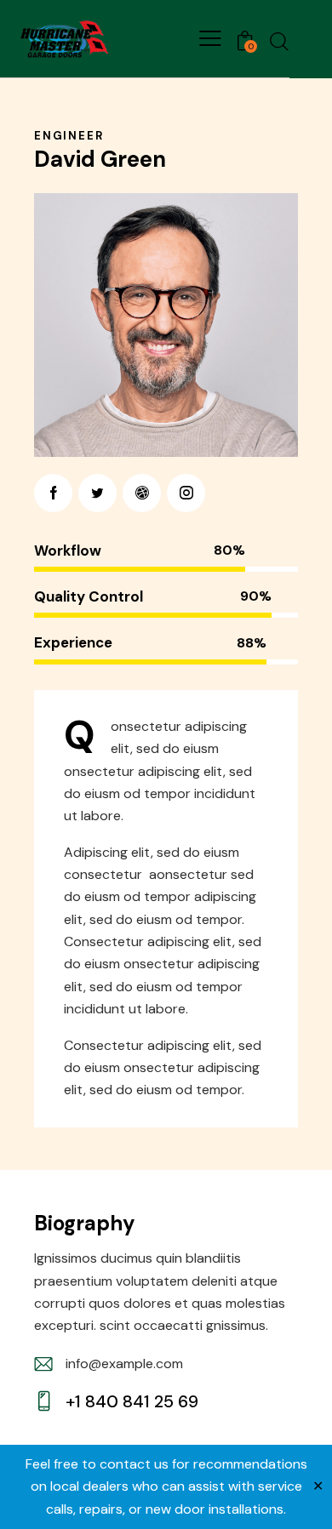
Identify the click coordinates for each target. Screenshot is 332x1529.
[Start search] (278, 41)
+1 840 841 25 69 (132, 1401)
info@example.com (124, 1363)
